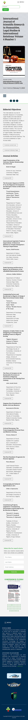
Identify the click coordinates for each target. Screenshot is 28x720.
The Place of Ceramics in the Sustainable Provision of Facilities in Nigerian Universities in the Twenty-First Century (14, 376)
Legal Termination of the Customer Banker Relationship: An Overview (13, 162)
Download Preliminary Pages (11, 150)
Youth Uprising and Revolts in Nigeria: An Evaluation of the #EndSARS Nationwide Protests (13, 269)
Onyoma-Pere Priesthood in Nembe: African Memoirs (12, 404)
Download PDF (8, 178)
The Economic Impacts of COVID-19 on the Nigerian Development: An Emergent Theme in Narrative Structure (14, 185)
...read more (20, 666)
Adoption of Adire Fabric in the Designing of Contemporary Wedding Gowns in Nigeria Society (13, 333)
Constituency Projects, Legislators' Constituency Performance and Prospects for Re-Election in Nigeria (13, 507)
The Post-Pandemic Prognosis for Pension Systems (14, 458)
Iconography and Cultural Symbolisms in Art (11, 485)
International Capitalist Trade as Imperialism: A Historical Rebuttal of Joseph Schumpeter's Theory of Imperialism (14, 243)
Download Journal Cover (10, 145)
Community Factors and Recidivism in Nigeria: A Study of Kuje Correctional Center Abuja (14, 296)
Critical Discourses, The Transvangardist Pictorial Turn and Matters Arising (13, 430)
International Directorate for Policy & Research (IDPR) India (13, 82)
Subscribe (14, 572)
